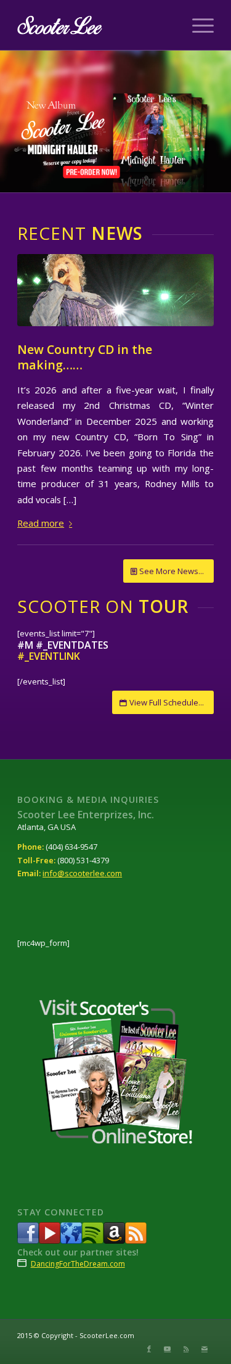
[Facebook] (28, 1240)
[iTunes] (71, 1240)
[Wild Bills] (115, 290)
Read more (40, 523)
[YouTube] (49, 1240)
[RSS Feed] (136, 1240)
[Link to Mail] (204, 1348)
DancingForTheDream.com (78, 1264)
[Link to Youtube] (167, 1348)
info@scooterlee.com (82, 873)
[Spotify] (92, 1240)
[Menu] (197, 25)
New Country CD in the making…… (84, 357)
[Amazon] (114, 1240)
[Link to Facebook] (149, 1348)
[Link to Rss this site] (186, 1348)
